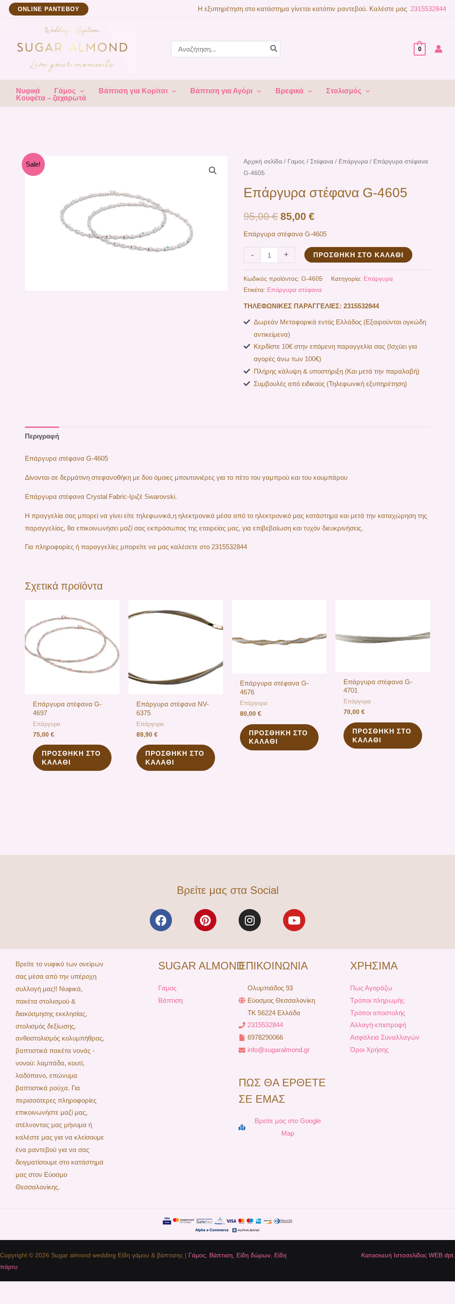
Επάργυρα (353, 161)
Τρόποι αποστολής (377, 1013)
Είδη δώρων (253, 1255)
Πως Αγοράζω (371, 988)
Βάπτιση (170, 1000)
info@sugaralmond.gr (278, 1049)
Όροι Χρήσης (369, 1049)
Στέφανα (321, 161)
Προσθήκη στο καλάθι (358, 255)
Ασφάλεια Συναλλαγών (384, 1037)
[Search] (274, 49)
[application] (80, 91)
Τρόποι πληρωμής (377, 1000)
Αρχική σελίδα (262, 161)
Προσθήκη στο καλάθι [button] (71, 758)
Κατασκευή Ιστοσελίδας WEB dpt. (408, 1255)
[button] (48, 9)
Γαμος (296, 161)
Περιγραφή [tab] (42, 436)
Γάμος (197, 1255)
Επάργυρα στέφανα (294, 290)
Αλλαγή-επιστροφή (378, 1025)
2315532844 (427, 8)
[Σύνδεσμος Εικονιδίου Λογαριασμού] (439, 49)
